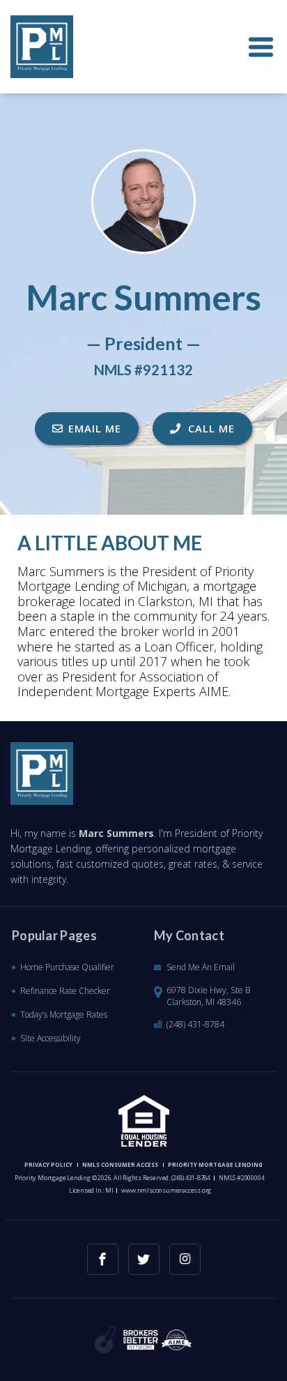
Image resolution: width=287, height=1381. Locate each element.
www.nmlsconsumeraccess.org (166, 1190)
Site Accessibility (50, 1038)
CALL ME (210, 428)
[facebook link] (102, 1259)
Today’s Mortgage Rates (63, 1014)
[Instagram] (185, 1259)
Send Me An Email (200, 967)
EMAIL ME (94, 428)
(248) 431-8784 (195, 1024)
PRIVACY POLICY (48, 1164)
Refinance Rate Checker (65, 991)
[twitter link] (144, 1259)
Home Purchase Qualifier (67, 967)
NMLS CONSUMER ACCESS (120, 1164)
